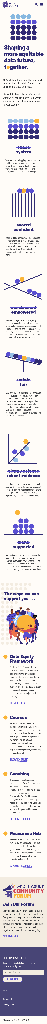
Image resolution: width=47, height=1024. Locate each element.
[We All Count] (10, 7)
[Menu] (42, 4)
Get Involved (10, 936)
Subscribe (13, 979)
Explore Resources (21, 865)
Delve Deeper (17, 703)
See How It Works (20, 819)
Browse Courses (19, 759)
